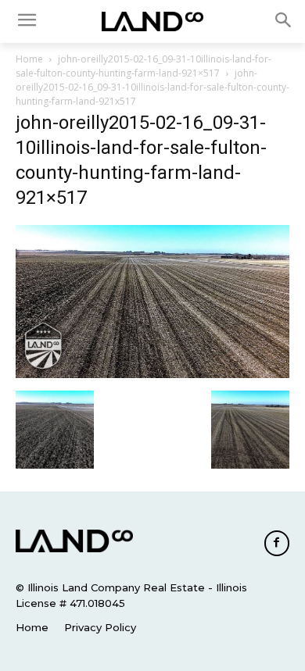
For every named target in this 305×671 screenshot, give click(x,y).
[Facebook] (276, 542)
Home (29, 59)
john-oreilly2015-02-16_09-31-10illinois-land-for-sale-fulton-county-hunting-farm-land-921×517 (143, 66)
